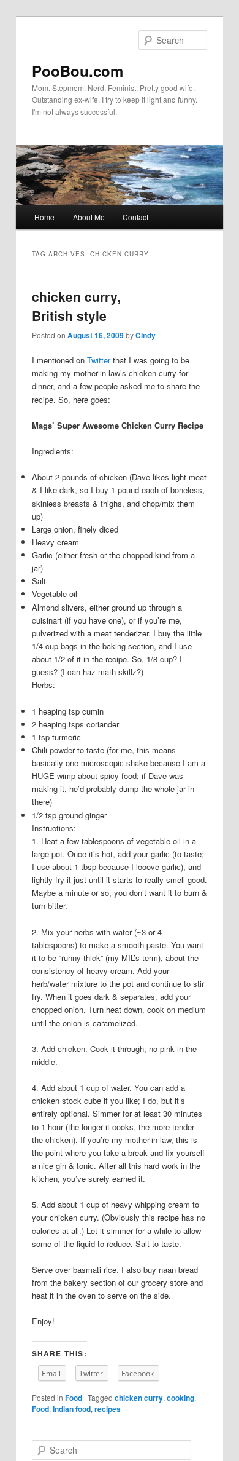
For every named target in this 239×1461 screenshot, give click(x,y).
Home (44, 217)
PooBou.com (77, 70)
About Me (89, 217)
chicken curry (139, 1397)
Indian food (72, 1408)
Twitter (98, 360)
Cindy (145, 335)
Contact (135, 217)
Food (73, 1397)
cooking (180, 1397)
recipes (107, 1408)
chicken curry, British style (76, 306)
